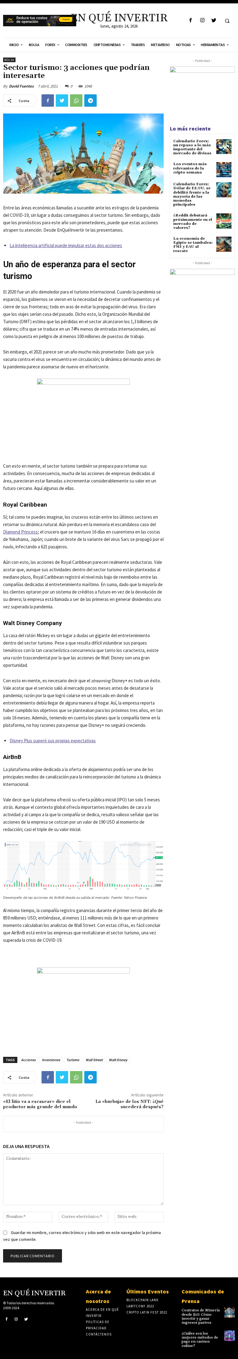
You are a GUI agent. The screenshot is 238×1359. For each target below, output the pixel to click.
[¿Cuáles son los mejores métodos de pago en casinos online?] (229, 1335)
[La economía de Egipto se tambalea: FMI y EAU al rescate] (223, 244)
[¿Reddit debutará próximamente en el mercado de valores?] (223, 221)
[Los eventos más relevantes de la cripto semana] (223, 169)
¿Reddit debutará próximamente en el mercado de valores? (192, 221)
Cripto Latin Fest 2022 (146, 1312)
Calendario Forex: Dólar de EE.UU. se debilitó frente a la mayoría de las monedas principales (191, 194)
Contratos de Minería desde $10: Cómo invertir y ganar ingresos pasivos (201, 1316)
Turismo (72, 1059)
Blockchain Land (142, 1300)
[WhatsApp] (76, 100)
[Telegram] (90, 100)
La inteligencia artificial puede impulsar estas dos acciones (66, 245)
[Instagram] (202, 20)
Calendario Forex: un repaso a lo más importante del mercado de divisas (192, 147)
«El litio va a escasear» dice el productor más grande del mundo (40, 1104)
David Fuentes (21, 86)
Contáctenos (99, 1334)
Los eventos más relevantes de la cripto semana (190, 168)
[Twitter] (213, 20)
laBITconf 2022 (140, 1306)
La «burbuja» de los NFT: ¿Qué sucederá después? (129, 1104)
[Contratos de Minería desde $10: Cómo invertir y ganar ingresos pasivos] (229, 1312)
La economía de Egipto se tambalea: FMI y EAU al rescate (193, 244)
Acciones (28, 1059)
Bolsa (9, 60)
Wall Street (94, 1059)
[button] (227, 20)
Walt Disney (118, 1059)
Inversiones (51, 1059)
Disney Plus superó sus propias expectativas (53, 741)
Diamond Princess (20, 532)
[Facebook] (191, 20)
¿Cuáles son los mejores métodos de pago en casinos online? (200, 1339)
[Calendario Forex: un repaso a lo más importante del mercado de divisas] (223, 146)
